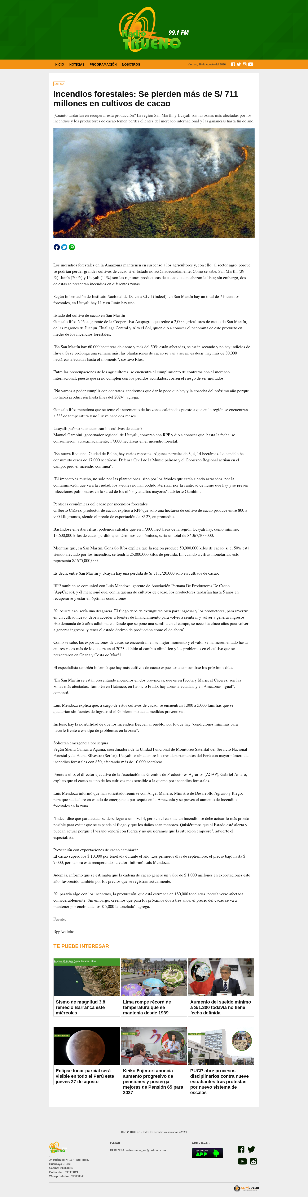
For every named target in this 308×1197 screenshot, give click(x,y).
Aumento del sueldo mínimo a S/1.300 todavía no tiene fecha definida (220, 1007)
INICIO (59, 64)
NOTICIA (59, 84)
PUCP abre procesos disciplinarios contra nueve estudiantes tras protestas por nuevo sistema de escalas (219, 1081)
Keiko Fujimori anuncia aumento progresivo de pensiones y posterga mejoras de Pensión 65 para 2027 (153, 1081)
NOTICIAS (76, 64)
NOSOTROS (131, 64)
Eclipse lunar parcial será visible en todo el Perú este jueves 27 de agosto (85, 1076)
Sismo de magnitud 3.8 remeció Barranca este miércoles (80, 1007)
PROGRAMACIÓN (103, 64)
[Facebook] (240, 1151)
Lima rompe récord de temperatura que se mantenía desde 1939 (147, 1007)
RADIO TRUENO (131, 1132)
